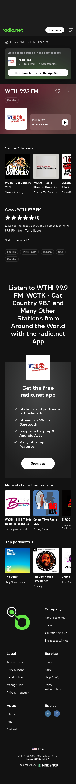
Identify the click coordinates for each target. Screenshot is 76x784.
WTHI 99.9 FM (40, 125)
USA (60, 252)
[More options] (68, 91)
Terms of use (15, 662)
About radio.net (55, 617)
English (11, 252)
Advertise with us (56, 633)
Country (11, 100)
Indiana (47, 252)
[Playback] (65, 122)
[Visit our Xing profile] (56, 713)
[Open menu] (70, 29)
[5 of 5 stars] (31, 218)
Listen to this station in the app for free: (34, 52)
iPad (9, 721)
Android (12, 729)
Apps (48, 669)
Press (48, 625)
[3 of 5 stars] (20, 218)
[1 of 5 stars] (8, 218)
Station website (15, 240)
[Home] (6, 42)
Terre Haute (29, 252)
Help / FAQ (52, 677)
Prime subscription (53, 687)
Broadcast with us (56, 640)
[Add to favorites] (57, 91)
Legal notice (15, 677)
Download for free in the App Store (38, 73)
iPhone (11, 714)
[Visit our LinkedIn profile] (48, 713)
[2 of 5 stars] (14, 218)
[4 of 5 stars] (25, 218)
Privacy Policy (15, 669)
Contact (50, 662)
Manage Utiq (15, 685)
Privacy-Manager (18, 692)
